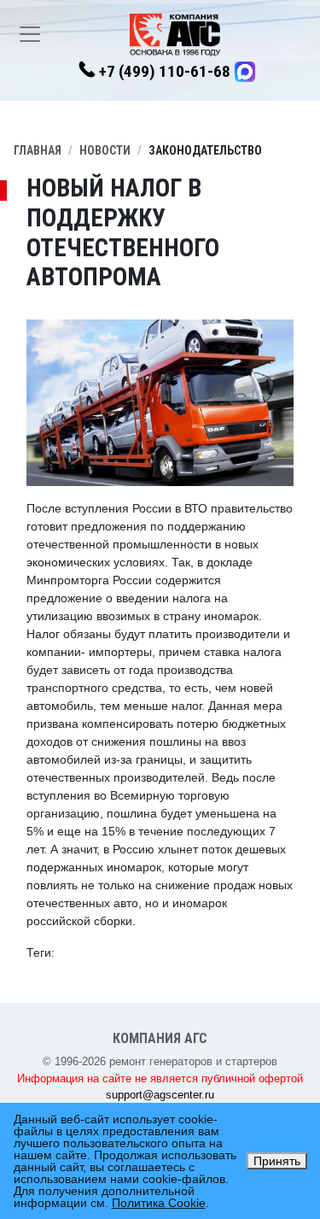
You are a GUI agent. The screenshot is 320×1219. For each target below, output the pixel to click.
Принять (276, 1161)
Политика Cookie (159, 1203)
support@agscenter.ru (160, 1094)
